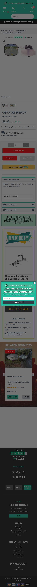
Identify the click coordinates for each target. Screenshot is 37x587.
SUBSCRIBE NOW (18, 302)
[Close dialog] (34, 283)
